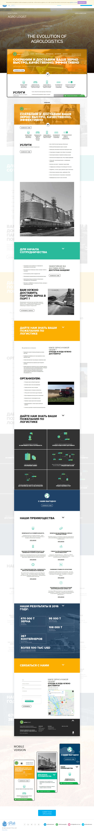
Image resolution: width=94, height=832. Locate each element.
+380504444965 (62, 824)
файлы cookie (73, 2)
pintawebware (50, 824)
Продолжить (82, 2)
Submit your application (47, 813)
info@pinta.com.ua (75, 824)
